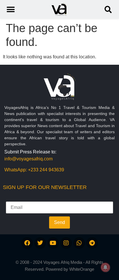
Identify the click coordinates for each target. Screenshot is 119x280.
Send (59, 222)
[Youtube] (53, 243)
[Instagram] (66, 243)
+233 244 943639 (46, 169)
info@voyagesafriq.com (28, 158)
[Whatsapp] (79, 243)
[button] (108, 9)
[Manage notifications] (105, 267)
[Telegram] (92, 243)
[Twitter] (40, 243)
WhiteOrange (81, 269)
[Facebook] (27, 243)
